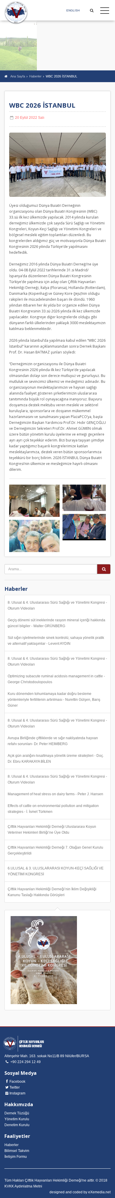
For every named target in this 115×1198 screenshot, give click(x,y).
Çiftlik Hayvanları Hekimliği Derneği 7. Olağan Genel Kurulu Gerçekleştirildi (55, 850)
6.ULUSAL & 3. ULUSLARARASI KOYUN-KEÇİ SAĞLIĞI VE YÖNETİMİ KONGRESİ (56, 871)
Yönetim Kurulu (16, 1119)
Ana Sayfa (17, 76)
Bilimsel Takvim (16, 1151)
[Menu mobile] (104, 11)
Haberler (35, 76)
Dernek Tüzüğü (16, 1113)
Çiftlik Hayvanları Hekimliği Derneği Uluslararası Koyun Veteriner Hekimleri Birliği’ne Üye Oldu (52, 830)
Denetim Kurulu (16, 1125)
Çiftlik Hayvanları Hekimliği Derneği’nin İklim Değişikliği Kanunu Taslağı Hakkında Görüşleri (52, 892)
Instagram (17, 1093)
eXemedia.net (99, 1192)
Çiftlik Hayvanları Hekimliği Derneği (16, 13)
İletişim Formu (15, 1157)
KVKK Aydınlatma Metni (23, 1186)
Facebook (17, 1081)
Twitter (14, 1087)
